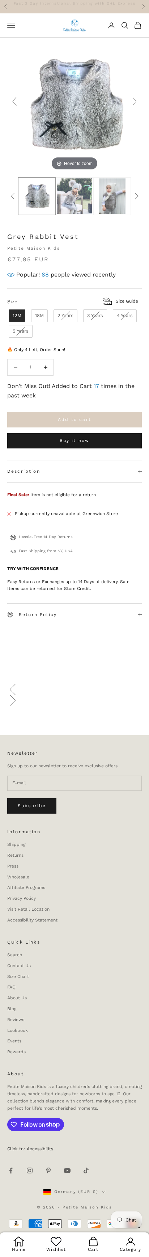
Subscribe (32, 805)
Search (14, 954)
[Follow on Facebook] (10, 1170)
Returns (15, 855)
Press (12, 866)
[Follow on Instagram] (29, 1170)
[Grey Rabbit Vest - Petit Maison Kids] (37, 196)
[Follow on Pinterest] (48, 1170)
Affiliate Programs (26, 887)
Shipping (16, 844)
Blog (11, 1008)
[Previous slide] (14, 101)
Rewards (16, 1051)
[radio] (16, 315)
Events (14, 1040)
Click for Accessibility (30, 1148)
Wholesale (18, 877)
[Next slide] (134, 101)
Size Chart (18, 976)
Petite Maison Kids (33, 248)
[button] (74, 689)
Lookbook (17, 1030)
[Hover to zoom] (74, 104)
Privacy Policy (21, 898)
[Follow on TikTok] (86, 1170)
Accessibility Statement (32, 920)
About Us (17, 997)
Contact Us (19, 965)
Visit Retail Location (28, 909)
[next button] (136, 196)
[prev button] (12, 196)
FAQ (11, 987)
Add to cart (74, 419)
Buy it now (75, 440)
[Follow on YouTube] (67, 1170)
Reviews (15, 1019)
